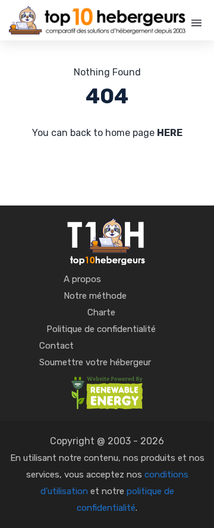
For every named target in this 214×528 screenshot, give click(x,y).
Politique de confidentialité (101, 329)
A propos (82, 279)
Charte (101, 312)
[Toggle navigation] (196, 23)
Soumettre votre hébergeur (95, 362)
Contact (56, 345)
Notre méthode (95, 295)
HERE (169, 132)
